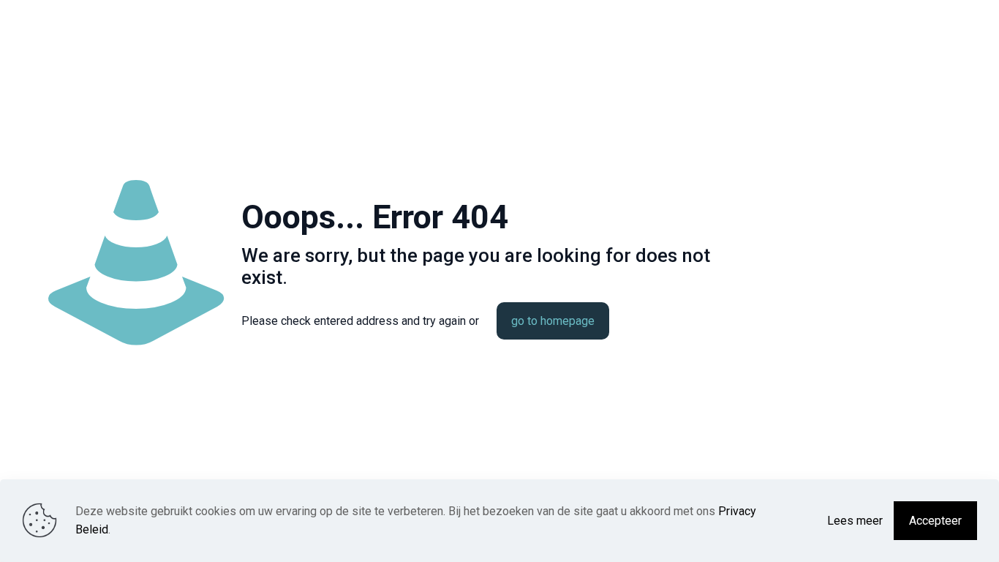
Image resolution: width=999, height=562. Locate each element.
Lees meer (855, 521)
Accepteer (935, 521)
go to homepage (553, 321)
